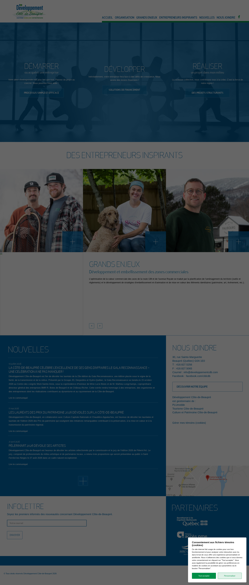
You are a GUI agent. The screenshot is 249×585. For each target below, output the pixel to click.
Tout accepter (204, 576)
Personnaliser (229, 576)
